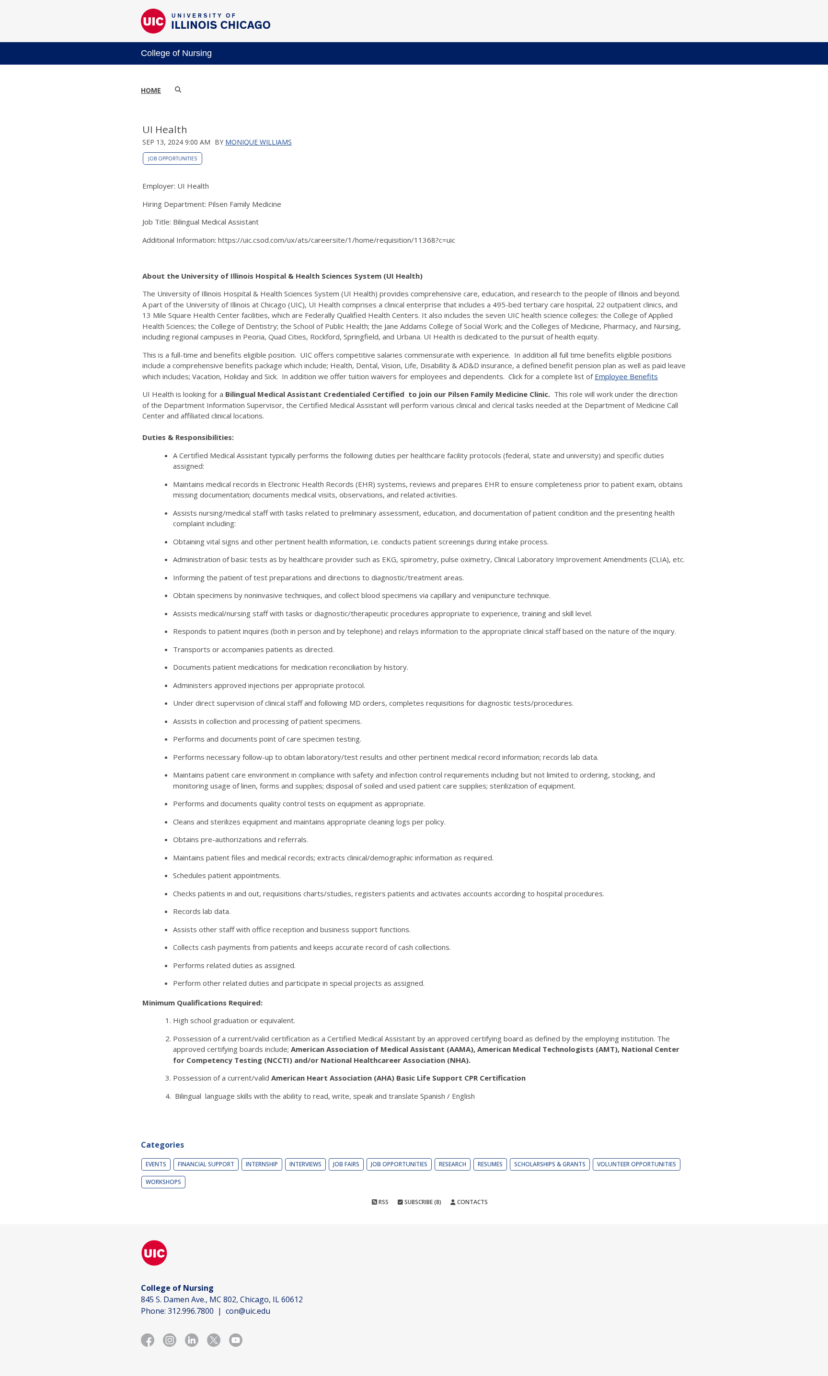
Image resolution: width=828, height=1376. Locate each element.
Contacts (472, 1202)
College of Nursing (176, 53)
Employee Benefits (626, 376)
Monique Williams (258, 142)
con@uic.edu (248, 1311)
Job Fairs (346, 1164)
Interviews (305, 1164)
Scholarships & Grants (550, 1164)
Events (156, 1164)
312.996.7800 (191, 1311)
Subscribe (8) (422, 1202)
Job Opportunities (172, 158)
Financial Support (206, 1164)
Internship (262, 1164)
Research (452, 1164)
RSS (383, 1202)
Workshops (163, 1182)
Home (151, 90)
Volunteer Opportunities (636, 1164)
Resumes (490, 1164)
